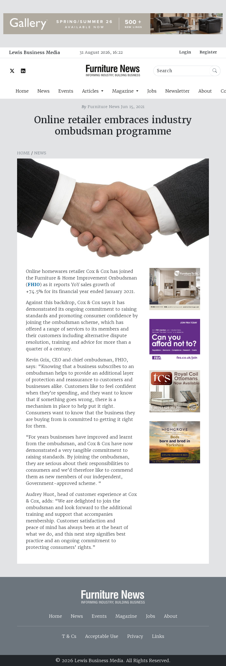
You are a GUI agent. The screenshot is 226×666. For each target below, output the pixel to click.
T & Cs (69, 636)
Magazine (126, 616)
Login (185, 52)
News (43, 91)
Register (208, 52)
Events (65, 91)
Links (158, 636)
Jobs (152, 91)
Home (22, 91)
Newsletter (177, 91)
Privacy (135, 636)
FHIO (34, 285)
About (205, 91)
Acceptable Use (101, 636)
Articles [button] (91, 91)
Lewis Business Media (34, 52)
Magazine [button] (123, 91)
